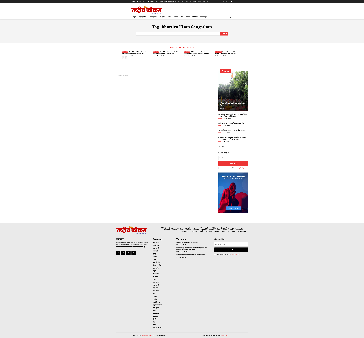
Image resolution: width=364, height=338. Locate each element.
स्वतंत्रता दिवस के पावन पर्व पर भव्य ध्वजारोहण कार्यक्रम (231, 130)
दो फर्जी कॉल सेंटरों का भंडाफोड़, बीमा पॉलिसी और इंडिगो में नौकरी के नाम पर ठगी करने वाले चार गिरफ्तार (232, 138)
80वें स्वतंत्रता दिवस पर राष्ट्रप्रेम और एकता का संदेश (231, 123)
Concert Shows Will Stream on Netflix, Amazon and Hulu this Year (227, 52)
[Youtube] (231, 1)
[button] (230, 17)
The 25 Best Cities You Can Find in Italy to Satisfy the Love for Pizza (166, 52)
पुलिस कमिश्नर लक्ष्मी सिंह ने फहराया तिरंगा (232, 104)
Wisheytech (224, 335)
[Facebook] (221, 1)
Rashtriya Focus (147, 335)
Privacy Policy (240, 168)
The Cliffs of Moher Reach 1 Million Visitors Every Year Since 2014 (134, 52)
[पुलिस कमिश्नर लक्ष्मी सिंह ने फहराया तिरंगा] (233, 91)
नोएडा (219, 125)
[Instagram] (224, 1)
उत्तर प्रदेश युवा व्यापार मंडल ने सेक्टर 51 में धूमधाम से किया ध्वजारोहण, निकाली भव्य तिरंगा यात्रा (232, 115)
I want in (232, 163)
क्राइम (219, 141)
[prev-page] (123, 57)
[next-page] (126, 57)
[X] (226, 1)
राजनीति (220, 118)
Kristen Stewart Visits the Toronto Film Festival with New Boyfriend (196, 52)
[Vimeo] (229, 1)
